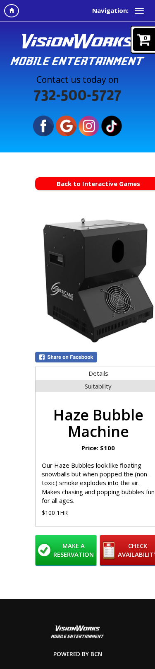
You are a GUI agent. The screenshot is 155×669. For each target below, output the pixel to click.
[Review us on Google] (66, 125)
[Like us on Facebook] (43, 125)
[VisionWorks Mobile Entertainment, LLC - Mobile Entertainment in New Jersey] (77, 49)
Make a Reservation (73, 549)
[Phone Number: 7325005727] (77, 95)
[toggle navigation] (139, 11)
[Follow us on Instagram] (89, 125)
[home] (11, 10)
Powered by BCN (77, 654)
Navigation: (110, 10)
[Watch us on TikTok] (111, 125)
